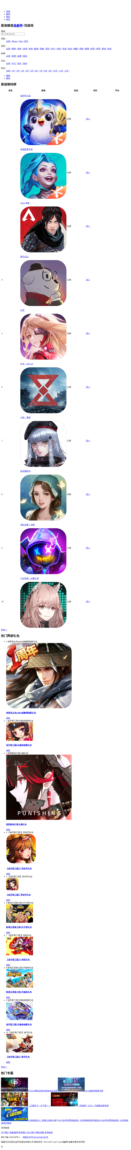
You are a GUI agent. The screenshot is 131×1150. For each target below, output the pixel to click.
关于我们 (5, 1132)
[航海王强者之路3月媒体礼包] (19, 987)
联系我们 (22, 1132)
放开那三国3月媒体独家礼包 (19, 1024)
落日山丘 (24, 257)
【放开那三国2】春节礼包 (18, 1057)
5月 (31, 71)
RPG (53, 49)
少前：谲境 (25, 417)
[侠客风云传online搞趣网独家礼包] (39, 707)
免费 (14, 56)
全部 (8, 41)
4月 (27, 71)
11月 (61, 71)
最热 (8, 78)
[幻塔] (43, 359)
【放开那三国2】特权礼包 (18, 960)
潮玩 (8, 17)
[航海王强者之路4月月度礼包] (19, 922)
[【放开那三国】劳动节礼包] (12, 889)
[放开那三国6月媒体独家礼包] (19, 740)
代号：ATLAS (26, 364)
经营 (93, 49)
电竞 (8, 19)
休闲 (31, 49)
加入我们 (31, 1132)
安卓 (26, 41)
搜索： (4, 31)
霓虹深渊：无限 (27, 525)
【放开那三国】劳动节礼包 (18, 895)
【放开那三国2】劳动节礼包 (19, 868)
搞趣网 (18, 25)
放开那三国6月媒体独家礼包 (19, 745)
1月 (13, 71)
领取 (8, 718)
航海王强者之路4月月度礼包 (19, 927)
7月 (40, 71)
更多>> (4, 630)
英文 (19, 63)
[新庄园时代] (43, 520)
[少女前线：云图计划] (43, 627)
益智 (25, 49)
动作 (59, 49)
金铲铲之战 (25, 96)
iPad (21, 41)
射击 (70, 49)
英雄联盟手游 (26, 149)
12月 (66, 71)
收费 (19, 56)
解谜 (36, 49)
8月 (45, 71)
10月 (55, 71)
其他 (25, 63)
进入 (88, 119)
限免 (25, 56)
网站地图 (40, 1132)
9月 (50, 71)
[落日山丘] (43, 305)
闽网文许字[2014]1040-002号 (35, 1137)
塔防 (48, 49)
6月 (36, 71)
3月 (22, 71)
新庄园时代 (25, 471)
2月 (17, 71)
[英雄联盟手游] (43, 198)
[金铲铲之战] (43, 144)
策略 (42, 49)
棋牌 (87, 49)
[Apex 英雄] (43, 252)
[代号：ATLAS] (43, 412)
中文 (14, 63)
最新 (8, 76)
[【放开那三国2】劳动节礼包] (21, 863)
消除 (81, 49)
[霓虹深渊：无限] (43, 573)
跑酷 (76, 49)
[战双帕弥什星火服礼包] (39, 819)
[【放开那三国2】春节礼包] (19, 1052)
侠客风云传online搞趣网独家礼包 (21, 713)
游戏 (8, 11)
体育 (98, 49)
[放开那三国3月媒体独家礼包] (19, 1019)
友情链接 (49, 1132)
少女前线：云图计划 (29, 578)
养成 (104, 49)
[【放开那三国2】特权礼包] (19, 954)
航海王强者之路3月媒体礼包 (19, 992)
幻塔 (22, 310)
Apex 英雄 (24, 203)
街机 (109, 49)
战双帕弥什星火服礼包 (16, 824)
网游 (14, 49)
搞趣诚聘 (14, 1132)
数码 (8, 14)
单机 (19, 49)
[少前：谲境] (43, 466)
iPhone (14, 41)
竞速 (64, 49)
